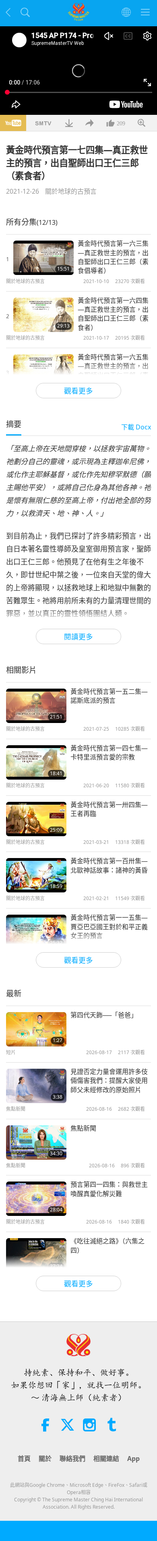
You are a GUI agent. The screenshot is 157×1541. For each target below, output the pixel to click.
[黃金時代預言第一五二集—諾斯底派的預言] (36, 706)
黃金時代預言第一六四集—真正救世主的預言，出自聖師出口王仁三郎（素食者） (113, 314)
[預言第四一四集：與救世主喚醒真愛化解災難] (36, 1199)
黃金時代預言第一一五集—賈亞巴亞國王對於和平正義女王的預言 (109, 926)
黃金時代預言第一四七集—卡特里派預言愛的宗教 (109, 752)
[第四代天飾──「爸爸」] (36, 1029)
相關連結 (106, 1458)
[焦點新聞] (36, 1142)
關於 (45, 1458)
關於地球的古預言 (71, 191)
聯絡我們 (72, 1458)
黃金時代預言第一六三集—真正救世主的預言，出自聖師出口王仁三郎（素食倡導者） (113, 257)
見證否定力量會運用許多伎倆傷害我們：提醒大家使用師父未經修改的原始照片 (109, 1080)
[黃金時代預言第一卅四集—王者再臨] (36, 819)
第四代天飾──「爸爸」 (103, 1014)
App (133, 1458)
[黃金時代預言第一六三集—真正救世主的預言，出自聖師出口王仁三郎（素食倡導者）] (43, 258)
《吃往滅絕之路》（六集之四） (107, 1245)
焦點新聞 (83, 1128)
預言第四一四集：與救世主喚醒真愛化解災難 (109, 1189)
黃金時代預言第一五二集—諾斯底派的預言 (109, 696)
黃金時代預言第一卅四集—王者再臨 (109, 809)
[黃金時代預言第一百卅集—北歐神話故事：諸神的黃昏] (36, 875)
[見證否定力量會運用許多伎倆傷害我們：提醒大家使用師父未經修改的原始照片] (36, 1086)
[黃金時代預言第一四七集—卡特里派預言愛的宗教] (36, 762)
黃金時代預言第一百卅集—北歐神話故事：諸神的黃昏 (109, 865)
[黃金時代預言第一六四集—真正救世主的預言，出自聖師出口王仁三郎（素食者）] (43, 315)
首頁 (24, 1458)
